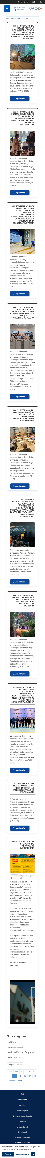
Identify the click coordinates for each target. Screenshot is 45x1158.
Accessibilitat (22, 1127)
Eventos (12, 1042)
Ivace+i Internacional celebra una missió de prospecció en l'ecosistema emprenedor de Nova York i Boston (23, 415)
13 (25, 1076)
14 (30, 1076)
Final (20, 1080)
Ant (16, 1071)
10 (9, 1076)
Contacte (22, 1122)
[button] (41, 2)
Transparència (22, 1100)
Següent (11, 1080)
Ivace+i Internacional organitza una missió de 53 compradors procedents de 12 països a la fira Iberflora (23, 600)
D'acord (8, 1154)
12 (20, 1076)
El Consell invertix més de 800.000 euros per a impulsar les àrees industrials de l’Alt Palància (23, 788)
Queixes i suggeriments (22, 1116)
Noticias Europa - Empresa (21, 1052)
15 (35, 1076)
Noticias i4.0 (14, 1057)
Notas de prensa (16, 1047)
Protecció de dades (22, 1138)
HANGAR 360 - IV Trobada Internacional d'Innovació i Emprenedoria (22, 845)
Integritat (22, 1105)
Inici (18, 18)
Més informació (22, 1154)
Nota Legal (22, 1132)
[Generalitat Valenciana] (20, 8)
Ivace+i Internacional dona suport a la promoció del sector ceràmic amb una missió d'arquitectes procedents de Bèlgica (22, 312)
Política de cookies (22, 1143)
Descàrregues (22, 1111)
